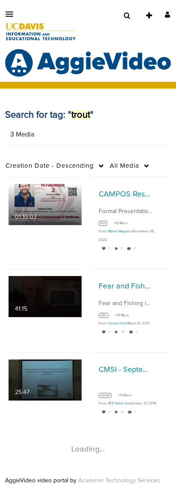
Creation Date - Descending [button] (50, 166)
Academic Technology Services (119, 481)
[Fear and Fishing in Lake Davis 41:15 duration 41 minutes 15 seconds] (45, 296)
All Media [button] (124, 166)
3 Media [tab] (22, 134)
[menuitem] (127, 16)
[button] (12, 14)
